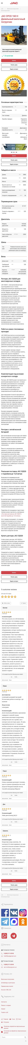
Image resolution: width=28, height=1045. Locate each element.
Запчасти (4, 1002)
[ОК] (23, 922)
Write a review (7, 603)
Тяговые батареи (8, 961)
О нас (13, 1019)
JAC (2, 8)
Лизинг (3, 1009)
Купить (14, 60)
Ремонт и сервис (6, 1005)
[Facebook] (5, 913)
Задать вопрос (14, 69)
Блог (19, 1019)
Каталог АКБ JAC (6, 990)
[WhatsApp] (4, 936)
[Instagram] (23, 913)
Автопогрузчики (5, 10)
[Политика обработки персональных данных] (2, 1027)
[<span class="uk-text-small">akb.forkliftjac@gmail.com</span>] (2, 967)
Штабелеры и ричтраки (8, 983)
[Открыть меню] (2, 3)
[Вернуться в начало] (14, 3)
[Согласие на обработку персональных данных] (2, 1032)
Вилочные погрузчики (13, 8)
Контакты (7, 945)
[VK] (14, 913)
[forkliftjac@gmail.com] (2, 956)
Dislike (16, 677)
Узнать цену (14, 65)
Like (11, 677)
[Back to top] (26, 1041)
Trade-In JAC (4, 1012)
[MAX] (14, 922)
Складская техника (8, 950)
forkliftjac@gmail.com (10, 956)
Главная (6, 1019)
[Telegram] (5, 922)
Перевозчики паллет (7, 986)
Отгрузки (6, 1022)
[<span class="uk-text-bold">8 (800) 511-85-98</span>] (2, 953)
